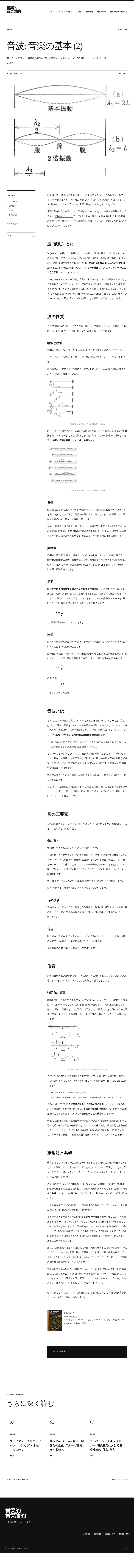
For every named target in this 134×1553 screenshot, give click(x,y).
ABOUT (126, 1548)
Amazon (69, 1323)
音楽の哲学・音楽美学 (118, 11)
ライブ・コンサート (66, 11)
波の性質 (12, 206)
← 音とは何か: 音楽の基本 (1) (17, 1479)
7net (85, 1323)
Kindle (78, 1323)
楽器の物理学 (69, 1313)
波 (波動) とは (14, 201)
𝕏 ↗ (33, 236)
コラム (51, 11)
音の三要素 (13, 215)
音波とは (12, 210)
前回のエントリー (64, 216)
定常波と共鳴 (13, 224)
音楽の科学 (101, 11)
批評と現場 (97, 1534)
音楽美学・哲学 (124, 1534)
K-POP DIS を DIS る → (119, 1479)
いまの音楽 (86, 1534)
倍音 (10, 219)
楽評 (80, 11)
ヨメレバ (74, 1316)
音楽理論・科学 (110, 1534)
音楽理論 (89, 11)
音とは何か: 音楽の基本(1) (69, 195)
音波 (63, 1351)
